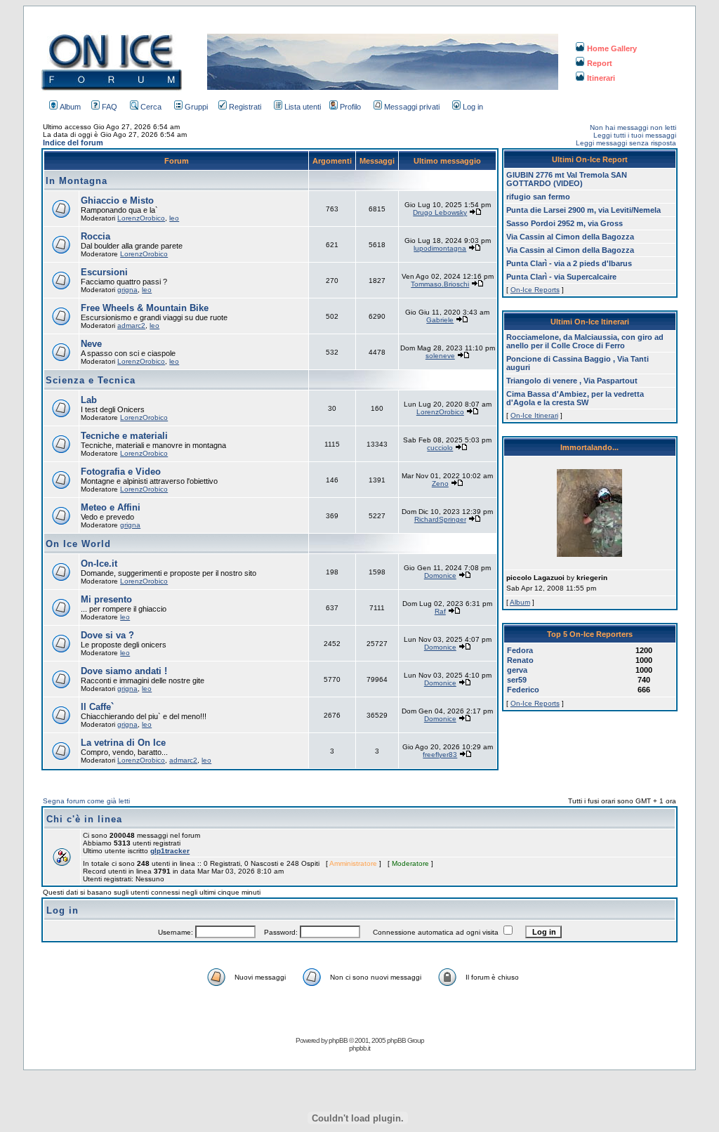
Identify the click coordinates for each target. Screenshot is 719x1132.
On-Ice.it (99, 563)
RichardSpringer (440, 519)
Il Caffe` (97, 707)
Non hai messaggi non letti (633, 127)
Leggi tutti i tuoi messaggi (634, 135)
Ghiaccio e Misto (117, 200)
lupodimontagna (440, 248)
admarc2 (131, 325)
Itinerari (601, 78)
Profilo (350, 107)
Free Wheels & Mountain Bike (145, 308)
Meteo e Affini (110, 507)
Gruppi (196, 107)
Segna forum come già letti (86, 801)
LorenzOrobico (141, 218)
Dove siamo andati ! (124, 671)
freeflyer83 (440, 754)
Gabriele (440, 320)
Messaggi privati (412, 107)
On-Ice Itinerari (534, 415)
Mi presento (106, 599)
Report (599, 63)
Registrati (245, 107)
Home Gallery (612, 48)
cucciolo (440, 448)
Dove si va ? (107, 635)
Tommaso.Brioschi (440, 284)
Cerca (150, 107)
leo (174, 218)
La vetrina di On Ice (123, 742)
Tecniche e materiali (124, 435)
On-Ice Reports (535, 290)
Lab (89, 400)
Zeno (440, 483)
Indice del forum (73, 142)
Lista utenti (302, 107)
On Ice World (78, 544)
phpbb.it (359, 1048)
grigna (127, 290)
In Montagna (76, 181)
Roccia (95, 236)
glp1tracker (170, 851)
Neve (91, 343)
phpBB (338, 1040)
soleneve (440, 356)
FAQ (109, 107)
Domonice (440, 575)
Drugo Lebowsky (440, 212)
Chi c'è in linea (84, 819)
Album (70, 107)
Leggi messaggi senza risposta (626, 143)
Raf (440, 611)
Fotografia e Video (121, 471)
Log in (473, 107)
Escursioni (104, 272)
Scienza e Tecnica (91, 380)
